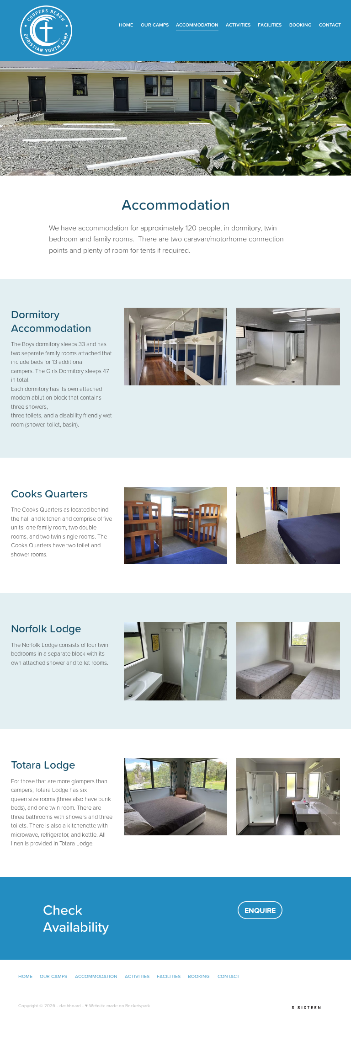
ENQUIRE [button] (260, 910)
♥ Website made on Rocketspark (117, 1005)
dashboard (70, 1005)
